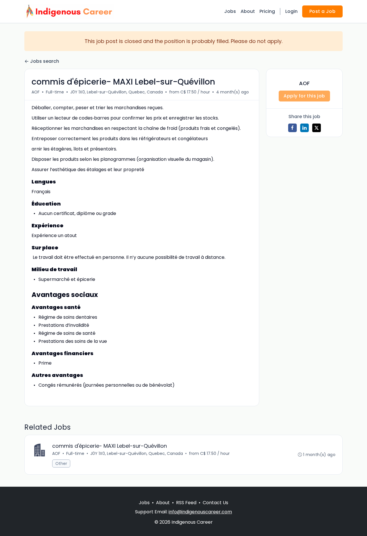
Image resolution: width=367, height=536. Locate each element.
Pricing (267, 11)
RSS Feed (186, 502)
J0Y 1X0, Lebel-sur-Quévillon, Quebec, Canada (116, 92)
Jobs (230, 11)
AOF (36, 92)
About (248, 11)
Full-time (55, 92)
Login (291, 11)
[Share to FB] (292, 128)
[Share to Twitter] (316, 128)
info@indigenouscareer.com (200, 511)
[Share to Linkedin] (304, 128)
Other (61, 463)
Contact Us (215, 502)
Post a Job (322, 11)
